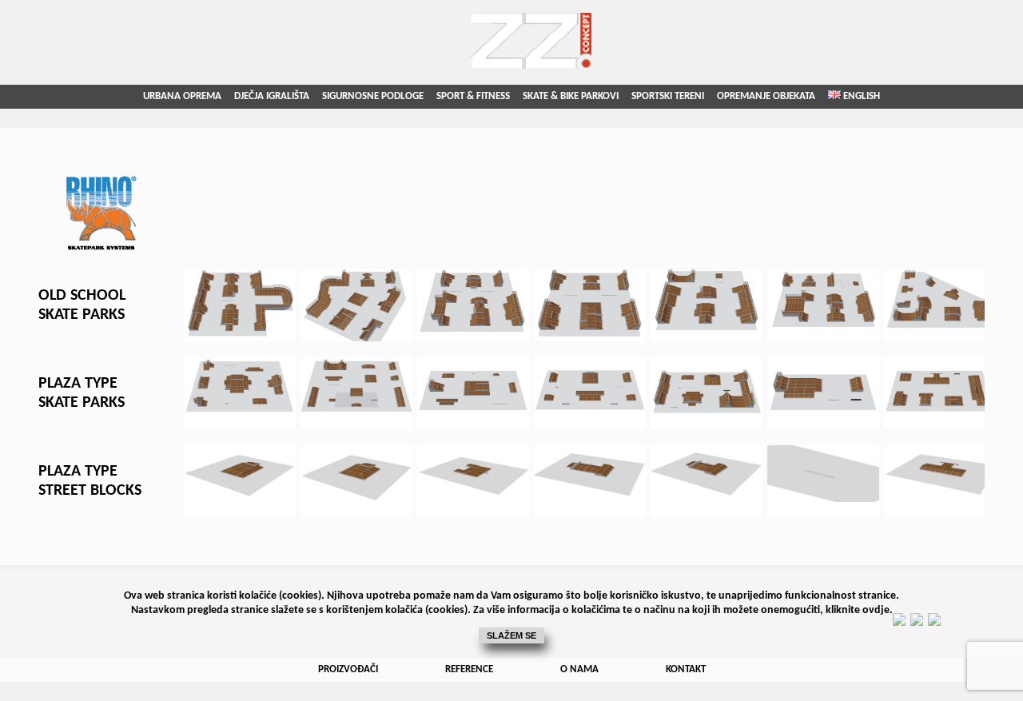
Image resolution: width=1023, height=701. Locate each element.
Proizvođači (348, 669)
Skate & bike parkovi (571, 96)
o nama (579, 669)
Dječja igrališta (271, 96)
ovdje (876, 610)
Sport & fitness (473, 96)
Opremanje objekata (766, 96)
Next (980, 305)
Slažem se (511, 635)
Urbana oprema (182, 96)
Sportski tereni (667, 96)
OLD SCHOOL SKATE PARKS (81, 305)
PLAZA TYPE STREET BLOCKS (89, 481)
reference (469, 669)
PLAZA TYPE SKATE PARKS (81, 393)
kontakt (686, 669)
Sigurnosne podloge (373, 96)
